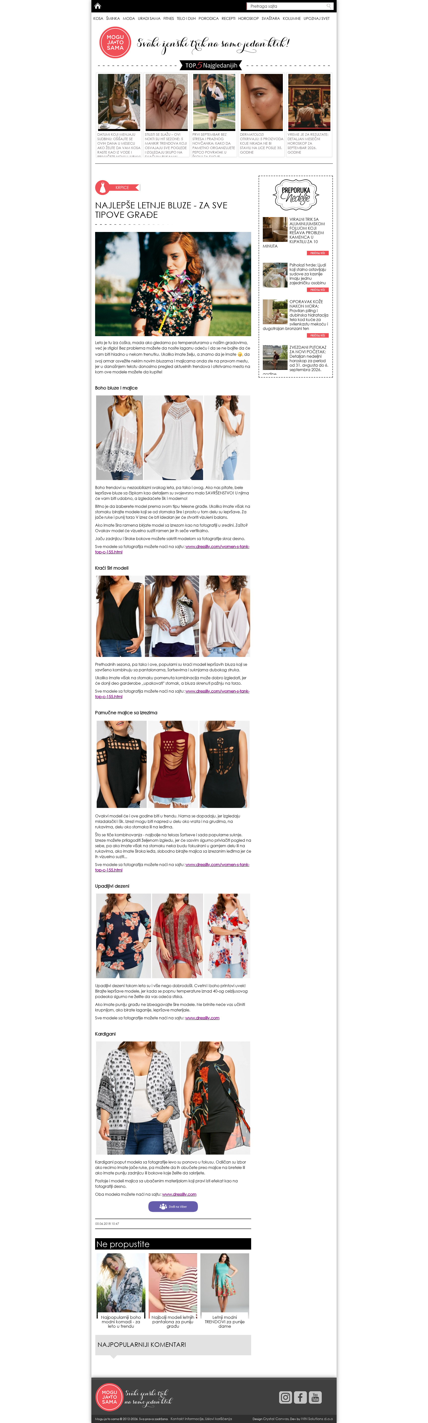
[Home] (134, 1397)
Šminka (113, 18)
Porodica (209, 18)
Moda (129, 18)
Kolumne (292, 18)
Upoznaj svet (316, 18)
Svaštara (271, 18)
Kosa (98, 18)
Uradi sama (149, 18)
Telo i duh (186, 18)
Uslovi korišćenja (218, 1419)
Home (97, 5)
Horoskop (248, 18)
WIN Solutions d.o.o (317, 1419)
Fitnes (168, 18)
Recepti (228, 18)
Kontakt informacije (187, 1419)
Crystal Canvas (276, 1419)
